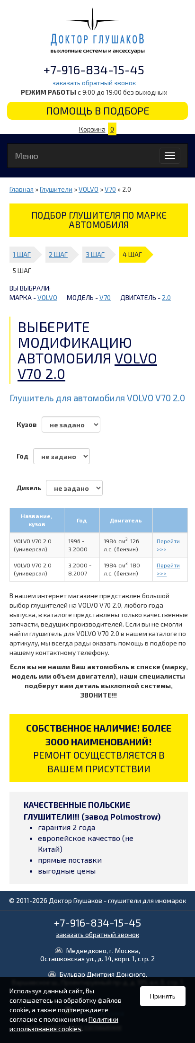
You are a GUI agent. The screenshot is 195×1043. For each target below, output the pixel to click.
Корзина (96, 129)
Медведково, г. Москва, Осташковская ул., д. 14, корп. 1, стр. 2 (97, 954)
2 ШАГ (58, 254)
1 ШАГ (22, 254)
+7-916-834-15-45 (94, 69)
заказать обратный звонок (94, 83)
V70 (110, 189)
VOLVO (88, 189)
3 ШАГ (95, 254)
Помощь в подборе (98, 110)
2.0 (166, 297)
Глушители (56, 189)
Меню (26, 155)
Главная (21, 189)
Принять (163, 996)
